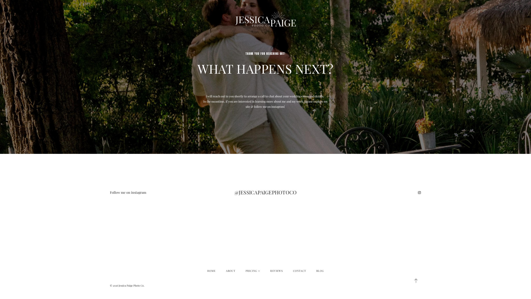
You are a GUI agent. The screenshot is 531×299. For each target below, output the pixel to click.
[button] (418, 19)
